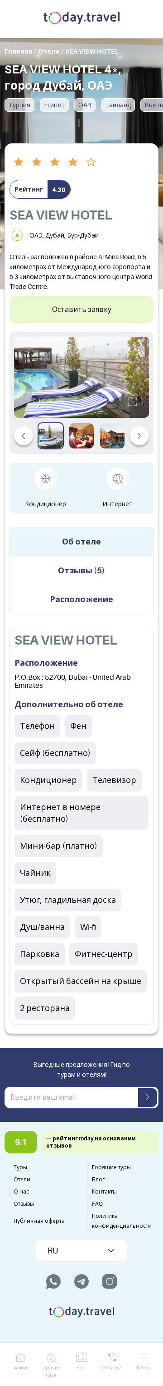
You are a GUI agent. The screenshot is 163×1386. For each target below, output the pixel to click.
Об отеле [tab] (81, 541)
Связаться (112, 1367)
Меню (143, 1367)
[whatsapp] (53, 1281)
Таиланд (118, 105)
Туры (20, 1167)
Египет (54, 105)
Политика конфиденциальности (122, 1221)
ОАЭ (84, 105)
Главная (20, 1367)
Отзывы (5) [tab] (81, 570)
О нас (21, 1192)
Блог (98, 1179)
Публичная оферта (39, 1221)
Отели (22, 1179)
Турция (19, 105)
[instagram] (109, 1281)
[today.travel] (81, 19)
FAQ (97, 1204)
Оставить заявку (81, 310)
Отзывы (24, 1204)
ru (53, 1250)
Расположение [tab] (81, 599)
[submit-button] (147, 1097)
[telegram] (81, 1281)
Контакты (104, 1192)
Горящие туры (111, 1167)
